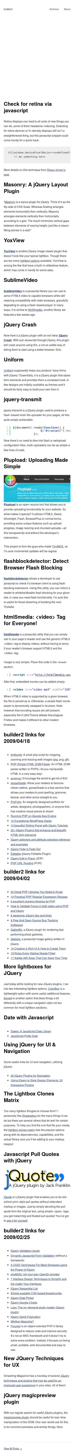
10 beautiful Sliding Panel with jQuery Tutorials (39, 825)
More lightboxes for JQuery (27, 969)
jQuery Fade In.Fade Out (25, 849)
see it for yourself (17, 1221)
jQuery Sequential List (24, 1288)
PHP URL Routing (22, 863)
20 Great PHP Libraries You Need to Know (37, 892)
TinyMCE (58, 546)
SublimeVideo (21, 279)
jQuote (8, 1197)
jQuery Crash (20, 324)
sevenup (16, 778)
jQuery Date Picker (22, 1298)
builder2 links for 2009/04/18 (24, 738)
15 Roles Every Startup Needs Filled (33, 953)
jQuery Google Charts (24, 1303)
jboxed (8, 998)
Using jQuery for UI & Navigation (30, 1047)
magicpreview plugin (16, 1417)
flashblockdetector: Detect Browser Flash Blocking (36, 564)
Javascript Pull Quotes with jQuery (31, 1157)
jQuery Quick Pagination (25, 1317)
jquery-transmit (23, 399)
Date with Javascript (29, 1017)
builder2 (8, 9)
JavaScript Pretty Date (24, 1036)
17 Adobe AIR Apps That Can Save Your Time (39, 958)
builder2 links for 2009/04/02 (24, 875)
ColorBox (54, 989)
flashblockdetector (16, 578)
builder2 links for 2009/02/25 (24, 1234)
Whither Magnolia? (22, 1321)
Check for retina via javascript (28, 107)
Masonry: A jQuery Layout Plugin (36, 187)
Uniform (14, 359)
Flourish (16, 1326)
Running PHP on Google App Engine (33, 816)
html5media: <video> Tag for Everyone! (34, 620)
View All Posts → (13, 1448)
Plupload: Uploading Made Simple (36, 463)
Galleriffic (16, 930)
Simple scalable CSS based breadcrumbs (36, 1293)
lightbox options (30, 261)
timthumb (16, 755)
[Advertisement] (37, 61)
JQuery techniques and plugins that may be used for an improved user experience (36, 1380)
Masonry (10, 202)
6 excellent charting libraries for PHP (33, 901)
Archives (54, 9)
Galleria (15, 939)
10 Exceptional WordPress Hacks (31, 821)
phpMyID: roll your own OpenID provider (35, 1274)
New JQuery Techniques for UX (34, 1361)
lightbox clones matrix (21, 1130)
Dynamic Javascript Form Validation (33, 1256)
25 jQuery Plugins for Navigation (30, 1076)
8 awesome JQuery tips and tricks (31, 915)
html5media (35, 310)
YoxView (14, 240)
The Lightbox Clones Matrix (29, 1097)
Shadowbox (29, 1116)
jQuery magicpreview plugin (30, 1398)
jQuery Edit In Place (23, 858)
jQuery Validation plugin (25, 1251)
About (67, 9)
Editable (16, 854)
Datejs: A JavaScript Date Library (31, 1031)
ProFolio (16, 802)
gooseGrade (18, 783)
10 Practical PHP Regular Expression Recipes (39, 897)
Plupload (9, 504)
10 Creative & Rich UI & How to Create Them (38, 949)
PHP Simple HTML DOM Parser (30, 764)
